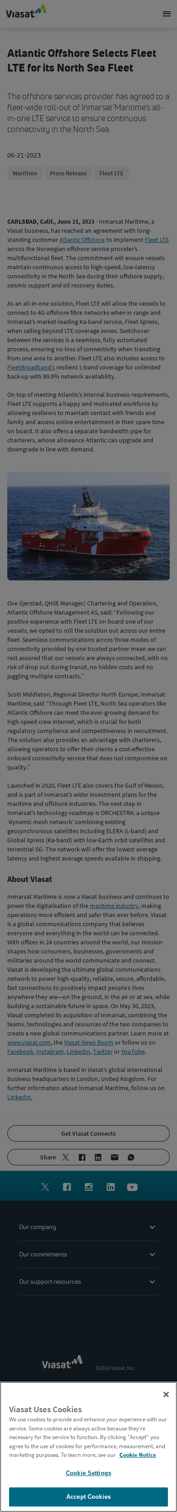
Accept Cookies (88, 1496)
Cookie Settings (88, 1473)
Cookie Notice (137, 1455)
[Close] (166, 1394)
